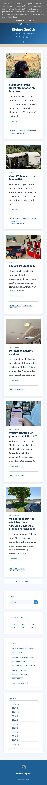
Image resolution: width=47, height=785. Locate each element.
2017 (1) (15, 740)
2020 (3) (15, 728)
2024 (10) (15, 712)
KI (11, 389)
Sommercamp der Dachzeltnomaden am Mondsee (22, 88)
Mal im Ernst (19, 475)
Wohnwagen (31, 131)
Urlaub (33, 219)
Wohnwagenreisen (17, 133)
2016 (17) (15, 744)
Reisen (21, 131)
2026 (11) (15, 704)
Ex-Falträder (17, 653)
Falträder (16, 661)
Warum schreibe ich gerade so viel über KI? (22, 434)
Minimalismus (15, 219)
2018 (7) (15, 736)
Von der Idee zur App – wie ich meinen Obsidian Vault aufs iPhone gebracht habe (23, 523)
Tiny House (27, 305)
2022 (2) (15, 720)
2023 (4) (15, 716)
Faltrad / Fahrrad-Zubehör (22, 657)
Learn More (20, 21)
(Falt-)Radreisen (18, 648)
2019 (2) (15, 732)
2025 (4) (15, 708)
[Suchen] (36, 602)
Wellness (13, 307)
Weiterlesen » (17, 121)
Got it (31, 21)
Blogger (27, 779)
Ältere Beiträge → (23, 581)
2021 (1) (15, 724)
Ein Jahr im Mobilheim (22, 266)
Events (13, 131)
